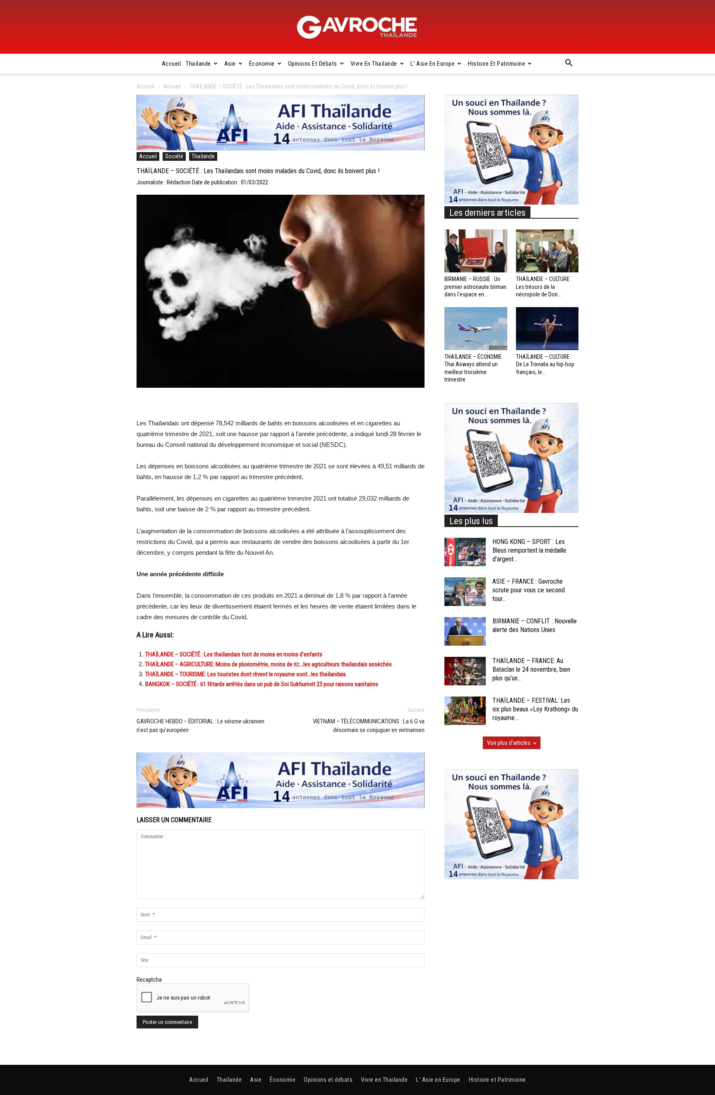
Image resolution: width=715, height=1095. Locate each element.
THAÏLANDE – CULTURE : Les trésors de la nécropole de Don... (544, 286)
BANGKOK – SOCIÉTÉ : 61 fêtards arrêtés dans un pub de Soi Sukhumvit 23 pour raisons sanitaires (261, 684)
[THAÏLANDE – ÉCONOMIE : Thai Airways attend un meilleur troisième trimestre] (475, 328)
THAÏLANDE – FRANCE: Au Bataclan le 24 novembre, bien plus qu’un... (531, 669)
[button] (568, 64)
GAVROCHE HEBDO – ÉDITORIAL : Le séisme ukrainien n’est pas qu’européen (200, 726)
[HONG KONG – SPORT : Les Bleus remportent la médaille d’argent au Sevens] (465, 552)
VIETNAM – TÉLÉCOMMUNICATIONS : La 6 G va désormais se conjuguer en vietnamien (369, 726)
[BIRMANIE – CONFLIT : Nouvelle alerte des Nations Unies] (465, 631)
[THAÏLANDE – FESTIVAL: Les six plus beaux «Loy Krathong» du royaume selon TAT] (465, 711)
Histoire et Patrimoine (496, 63)
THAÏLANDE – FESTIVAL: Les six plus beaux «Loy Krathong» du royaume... (535, 709)
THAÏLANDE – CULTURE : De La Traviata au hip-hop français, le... (545, 364)
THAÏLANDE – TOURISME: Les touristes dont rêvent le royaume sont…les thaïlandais (245, 674)
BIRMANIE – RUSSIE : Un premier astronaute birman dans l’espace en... (475, 286)
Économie (262, 63)
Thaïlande (198, 63)
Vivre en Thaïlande (373, 63)
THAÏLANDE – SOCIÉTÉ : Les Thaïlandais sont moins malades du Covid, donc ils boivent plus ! (258, 171)
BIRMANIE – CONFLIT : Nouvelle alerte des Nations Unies (534, 625)
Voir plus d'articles (508, 743)
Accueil (171, 63)
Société (174, 156)
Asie (230, 63)
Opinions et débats (312, 63)
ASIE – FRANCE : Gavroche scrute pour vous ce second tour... (528, 590)
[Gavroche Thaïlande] (357, 27)
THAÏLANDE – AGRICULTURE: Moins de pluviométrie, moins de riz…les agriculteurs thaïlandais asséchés (268, 664)
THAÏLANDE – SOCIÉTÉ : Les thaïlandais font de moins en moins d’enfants (233, 654)
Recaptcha (149, 979)
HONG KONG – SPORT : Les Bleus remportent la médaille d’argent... (529, 550)
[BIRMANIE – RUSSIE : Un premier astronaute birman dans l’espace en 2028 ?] (475, 250)
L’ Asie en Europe (432, 63)
